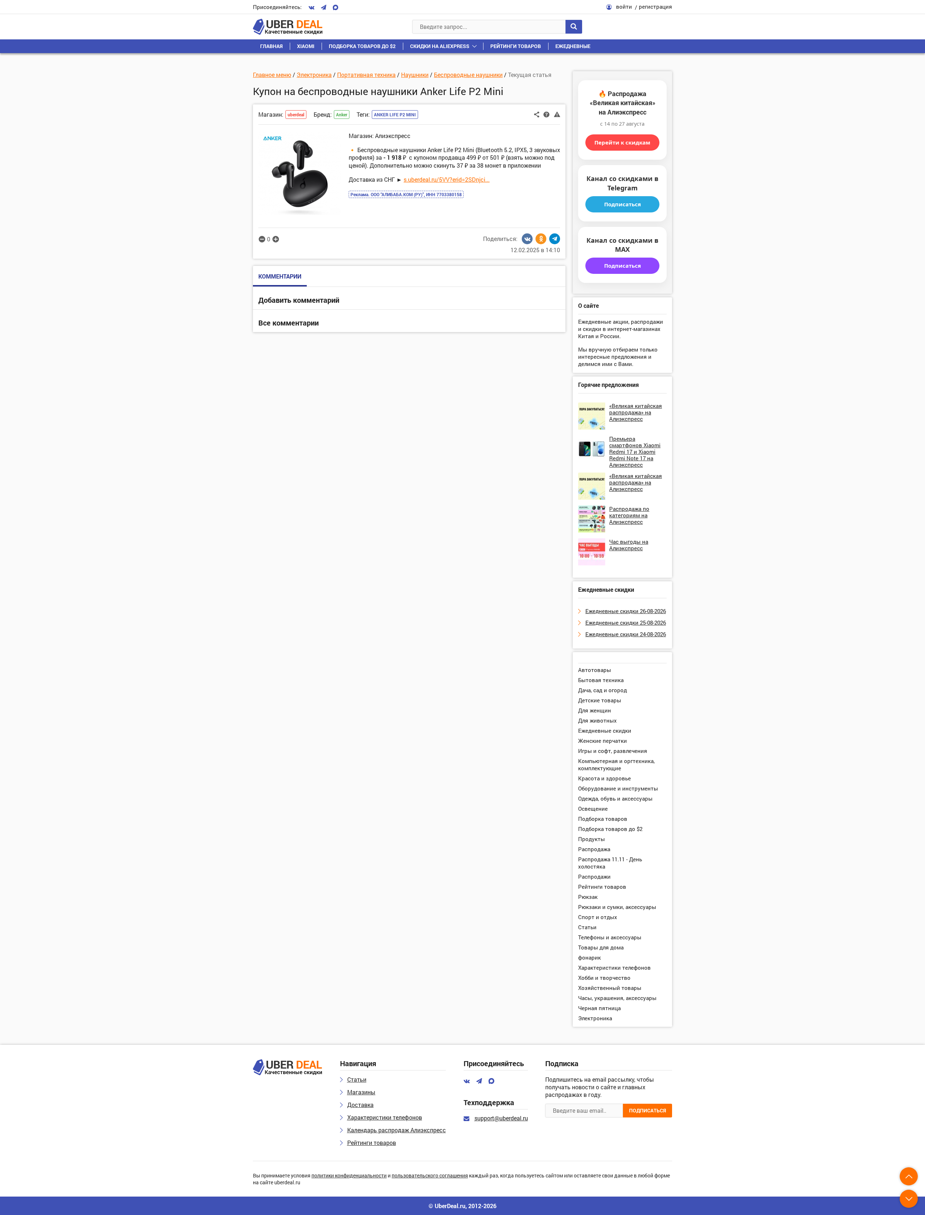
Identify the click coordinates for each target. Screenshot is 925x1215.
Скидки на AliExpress (439, 46)
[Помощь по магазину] (546, 113)
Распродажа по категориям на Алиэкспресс (629, 515)
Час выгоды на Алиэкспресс (628, 544)
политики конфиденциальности (349, 1176)
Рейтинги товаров (515, 46)
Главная (271, 46)
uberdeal (296, 114)
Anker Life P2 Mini (395, 114)
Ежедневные (572, 46)
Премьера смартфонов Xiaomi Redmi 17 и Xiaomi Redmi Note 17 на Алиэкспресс (635, 451)
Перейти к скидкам (622, 142)
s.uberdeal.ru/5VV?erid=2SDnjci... (447, 179)
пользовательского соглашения (430, 1176)
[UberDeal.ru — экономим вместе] (287, 27)
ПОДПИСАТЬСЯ (647, 1110)
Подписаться (622, 204)
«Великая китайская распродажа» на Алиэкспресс (635, 412)
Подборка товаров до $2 (362, 46)
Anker (341, 114)
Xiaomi (305, 46)
